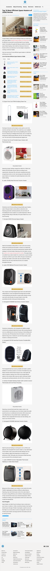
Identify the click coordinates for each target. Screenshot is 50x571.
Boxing (38, 554)
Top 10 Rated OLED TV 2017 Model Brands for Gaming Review (6, 524)
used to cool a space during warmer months (14, 253)
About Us (3, 550)
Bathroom (15, 554)
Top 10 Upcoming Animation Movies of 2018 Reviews (43, 95)
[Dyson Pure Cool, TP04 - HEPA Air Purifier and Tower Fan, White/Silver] (4, 63)
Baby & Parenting (17, 6)
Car (2, 557)
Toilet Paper (27, 557)
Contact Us (4, 554)
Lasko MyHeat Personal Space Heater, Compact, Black (12, 77)
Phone (3, 559)
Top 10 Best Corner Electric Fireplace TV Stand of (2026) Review (20, 534)
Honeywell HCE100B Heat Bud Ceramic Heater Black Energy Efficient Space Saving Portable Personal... (12, 86)
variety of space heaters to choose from (20, 40)
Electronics (30, 6)
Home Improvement (16, 15)
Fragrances (39, 560)
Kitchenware (15, 562)
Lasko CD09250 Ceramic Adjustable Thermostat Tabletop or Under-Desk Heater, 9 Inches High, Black (13, 96)
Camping (38, 555)
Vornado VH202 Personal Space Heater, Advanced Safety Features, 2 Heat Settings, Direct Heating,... (12, 72)
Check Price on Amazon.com (26, 68)
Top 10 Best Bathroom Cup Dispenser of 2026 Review (21, 524)
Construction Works (40, 557)
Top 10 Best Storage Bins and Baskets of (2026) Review (44, 86)
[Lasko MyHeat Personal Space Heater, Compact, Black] (4, 77)
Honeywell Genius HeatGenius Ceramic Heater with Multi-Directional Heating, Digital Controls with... (12, 82)
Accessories (9, 6)
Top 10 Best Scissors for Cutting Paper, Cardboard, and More (43, 29)
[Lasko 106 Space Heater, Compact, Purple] (4, 68)
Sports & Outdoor (28, 554)
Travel (3, 562)
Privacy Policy (4, 552)
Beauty (25, 6)
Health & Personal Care (17, 559)
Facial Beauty (27, 552)
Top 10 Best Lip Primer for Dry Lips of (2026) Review (43, 64)
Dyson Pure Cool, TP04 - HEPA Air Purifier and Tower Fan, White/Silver (12, 63)
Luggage (3, 560)
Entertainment (39, 559)
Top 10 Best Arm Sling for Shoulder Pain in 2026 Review (43, 55)
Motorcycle (4, 555)
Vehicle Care (38, 6)
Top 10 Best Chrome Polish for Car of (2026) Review (43, 113)
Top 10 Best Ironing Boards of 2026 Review (43, 47)
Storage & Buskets (28, 560)
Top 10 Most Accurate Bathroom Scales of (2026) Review (6, 533)
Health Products (28, 555)
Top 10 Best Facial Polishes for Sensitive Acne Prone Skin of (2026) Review (43, 104)
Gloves (38, 562)
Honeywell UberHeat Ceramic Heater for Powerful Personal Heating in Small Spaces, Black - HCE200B (12, 91)
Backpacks (39, 552)
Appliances (39, 550)
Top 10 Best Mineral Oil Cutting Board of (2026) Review (43, 38)
